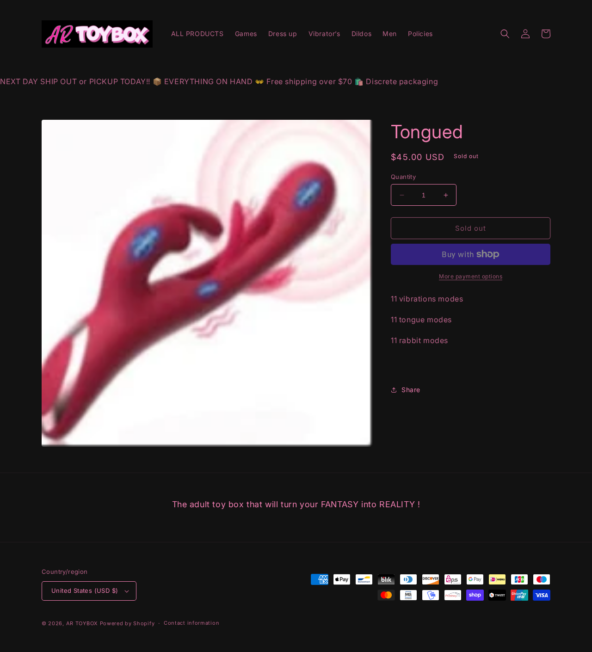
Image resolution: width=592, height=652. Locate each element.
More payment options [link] (470, 276)
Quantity (403, 176)
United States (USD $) (84, 590)
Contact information (191, 623)
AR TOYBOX (82, 623)
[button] (505, 34)
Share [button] (410, 390)
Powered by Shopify (127, 623)
